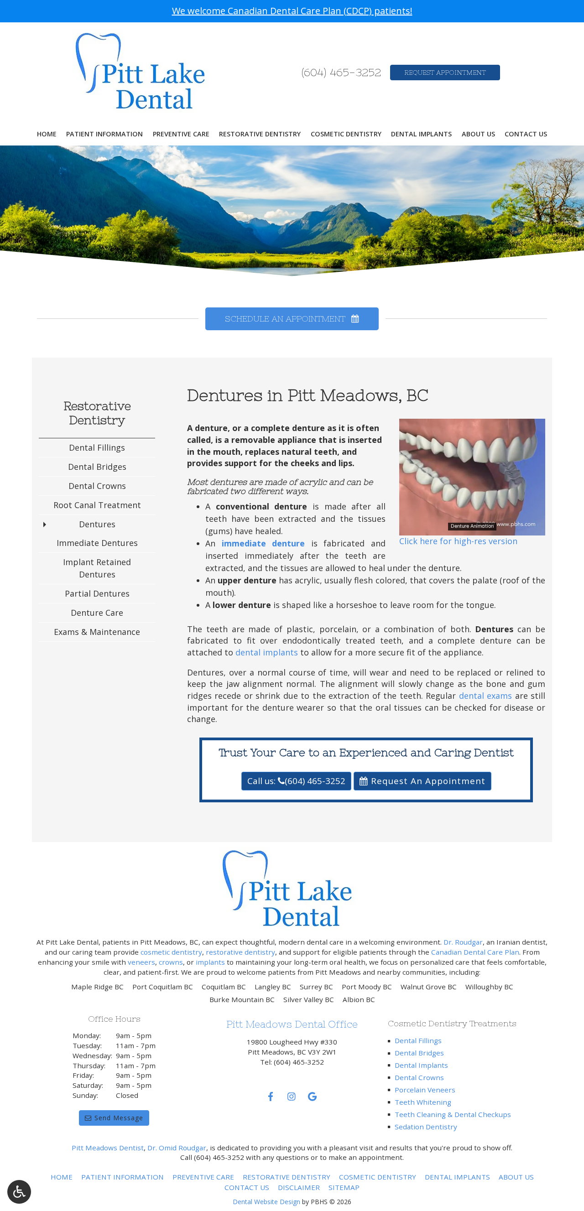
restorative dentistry (240, 951)
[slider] (472, 528)
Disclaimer (299, 1187)
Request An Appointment (426, 781)
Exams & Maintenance (97, 631)
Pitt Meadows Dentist (108, 1147)
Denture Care (97, 612)
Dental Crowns (97, 485)
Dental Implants (421, 134)
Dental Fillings (97, 447)
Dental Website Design (266, 1201)
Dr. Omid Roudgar (176, 1147)
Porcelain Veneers (425, 1089)
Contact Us (526, 134)
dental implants (266, 652)
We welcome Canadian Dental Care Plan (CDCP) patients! (292, 11)
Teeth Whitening (423, 1102)
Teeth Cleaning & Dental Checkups (453, 1114)
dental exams (485, 695)
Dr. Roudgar (463, 941)
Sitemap (344, 1187)
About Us (478, 134)
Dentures (97, 524)
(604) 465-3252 (341, 72)
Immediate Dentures (97, 542)
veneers (141, 962)
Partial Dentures (97, 593)
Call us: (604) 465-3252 (296, 781)
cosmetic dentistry (171, 951)
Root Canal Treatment (97, 504)
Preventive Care (181, 134)
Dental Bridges (97, 466)
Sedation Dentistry (426, 1126)
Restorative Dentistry (260, 134)
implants (210, 962)
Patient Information (104, 134)
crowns (171, 962)
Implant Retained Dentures (97, 568)
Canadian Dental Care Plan (475, 951)
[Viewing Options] (19, 1192)
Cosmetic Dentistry (346, 134)
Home (47, 134)
